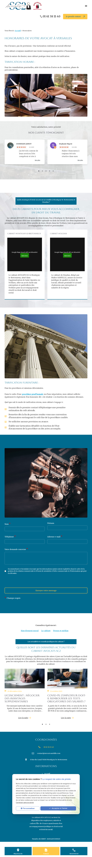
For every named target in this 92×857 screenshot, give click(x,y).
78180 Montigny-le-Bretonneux (48, 760)
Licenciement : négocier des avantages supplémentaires (22, 698)
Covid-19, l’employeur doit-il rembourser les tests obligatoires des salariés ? (66, 698)
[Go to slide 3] (49, 724)
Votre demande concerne (16, 549)
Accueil (18, 31)
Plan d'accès (18, 854)
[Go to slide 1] (42, 724)
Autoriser (24, 256)
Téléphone (10, 536)
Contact (46, 854)
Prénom (50, 523)
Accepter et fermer (59, 808)
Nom (8, 523)
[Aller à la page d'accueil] (24, 5)
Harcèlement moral (30, 631)
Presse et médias (60, 631)
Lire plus (37, 160)
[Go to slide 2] (46, 724)
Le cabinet (45, 631)
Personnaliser (29, 808)
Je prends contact (73, 16)
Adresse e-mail (54, 536)
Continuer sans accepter (25, 802)
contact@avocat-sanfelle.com (48, 753)
